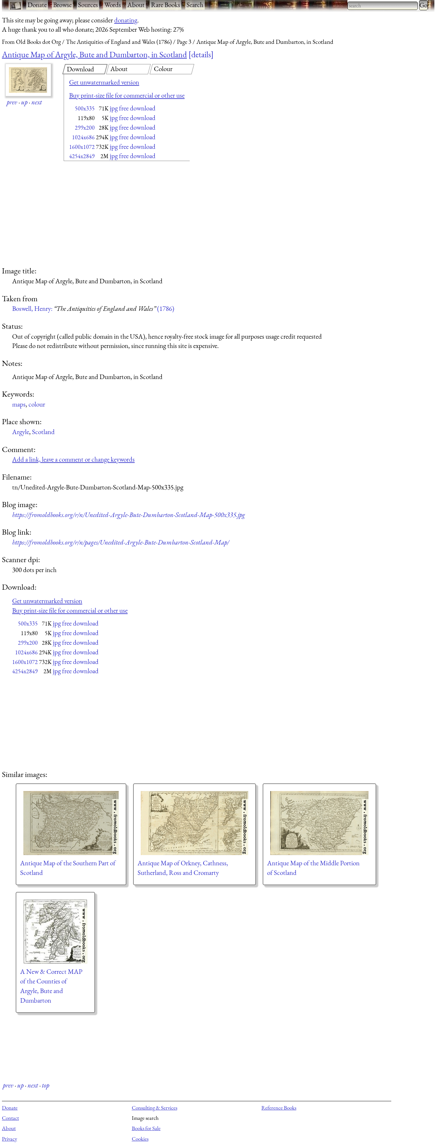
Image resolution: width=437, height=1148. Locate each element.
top (45, 1085)
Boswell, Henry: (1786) (93, 308)
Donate (37, 4)
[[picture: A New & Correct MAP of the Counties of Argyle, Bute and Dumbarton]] (55, 931)
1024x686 (83, 137)
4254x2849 (82, 156)
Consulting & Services (154, 1107)
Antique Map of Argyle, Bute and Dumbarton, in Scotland (94, 54)
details (201, 54)
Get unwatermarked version (104, 82)
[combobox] (382, 6)
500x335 (85, 108)
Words (112, 4)
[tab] (84, 69)
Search (195, 4)
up (24, 102)
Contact (10, 1117)
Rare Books (165, 4)
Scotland (43, 431)
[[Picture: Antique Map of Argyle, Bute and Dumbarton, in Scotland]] (28, 80)
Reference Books (278, 1107)
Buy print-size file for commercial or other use (127, 95)
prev (12, 102)
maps (19, 404)
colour (36, 404)
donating (125, 20)
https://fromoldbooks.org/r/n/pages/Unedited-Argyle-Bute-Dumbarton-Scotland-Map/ (120, 542)
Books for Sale (146, 1128)
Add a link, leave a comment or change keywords (73, 459)
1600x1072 (82, 146)
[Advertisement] (115, 214)
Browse (62, 4)
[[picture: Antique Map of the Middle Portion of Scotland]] (319, 823)
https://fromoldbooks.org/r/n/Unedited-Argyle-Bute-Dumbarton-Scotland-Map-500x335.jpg (128, 514)
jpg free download (132, 108)
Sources (88, 4)
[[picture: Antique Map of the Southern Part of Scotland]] (71, 823)
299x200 (85, 127)
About (136, 4)
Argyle (20, 431)
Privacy (9, 1138)
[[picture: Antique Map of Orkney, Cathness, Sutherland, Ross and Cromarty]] (194, 823)
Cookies (140, 1138)
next (36, 102)
